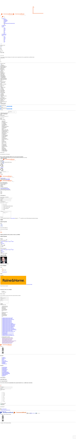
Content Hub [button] (4, 25)
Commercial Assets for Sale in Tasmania (7, 323)
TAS (4, 32)
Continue (2, 186)
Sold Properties (4, 368)
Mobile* (1, 200)
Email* (1, 199)
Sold (4, 22)
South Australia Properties (5, 372)
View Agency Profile (29, 284)
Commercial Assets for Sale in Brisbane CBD (8, 325)
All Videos (1, 167)
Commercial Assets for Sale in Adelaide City (8, 326)
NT (4, 33)
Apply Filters (5, 158)
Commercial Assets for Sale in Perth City (7, 327)
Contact (3, 26)
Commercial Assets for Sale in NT (7, 321)
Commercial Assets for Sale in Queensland (8, 319)
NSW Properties (4, 370)
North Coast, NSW (4, 332)
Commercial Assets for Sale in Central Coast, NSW (9, 329)
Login (3, 34)
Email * (1, 388)
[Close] (13, 177)
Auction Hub (6, 20)
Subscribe (3, 404)
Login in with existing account (4, 188)
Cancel (1, 158)
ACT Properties (4, 371)
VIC (4, 27)
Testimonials (4, 362)
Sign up (5, 34)
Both (1, 102)
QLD (4, 38)
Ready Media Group (3, 411)
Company (1, 211)
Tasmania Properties (5, 374)
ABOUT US (4, 358)
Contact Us (3, 357)
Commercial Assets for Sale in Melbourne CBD (8, 324)
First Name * (2, 386)
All (1, 64)
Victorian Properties (5, 369)
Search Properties (4, 367)
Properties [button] (3, 18)
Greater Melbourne (4, 333)
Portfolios (5, 19)
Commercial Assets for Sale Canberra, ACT (8, 335)
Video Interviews (4, 363)
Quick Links (4, 304)
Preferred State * (2, 389)
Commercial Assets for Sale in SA (7, 320)
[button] (2, 35)
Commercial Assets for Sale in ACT (7, 322)
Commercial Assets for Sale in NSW (7, 318)
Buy (1, 52)
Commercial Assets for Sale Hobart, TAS (8, 334)
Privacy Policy (8, 178)
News (3, 359)
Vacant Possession (2, 103)
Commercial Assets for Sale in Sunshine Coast (8, 331)
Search (1, 304)
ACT (4, 29)
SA (4, 31)
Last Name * (2, 387)
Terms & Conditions (5, 361)
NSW (4, 28)
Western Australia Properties (6, 373)
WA (4, 39)
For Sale (5, 21)
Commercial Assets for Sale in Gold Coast (8, 328)
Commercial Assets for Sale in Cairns (7, 330)
